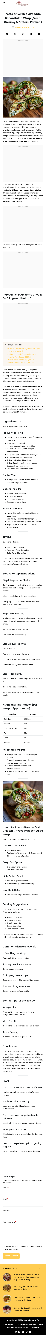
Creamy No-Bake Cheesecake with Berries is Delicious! (27, 1309)
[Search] (4, 3)
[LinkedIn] (31, 34)
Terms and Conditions (27, 1324)
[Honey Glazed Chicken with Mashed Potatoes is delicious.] (7, 1298)
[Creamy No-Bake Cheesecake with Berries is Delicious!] (7, 1309)
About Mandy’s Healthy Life (17, 1328)
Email (5, 1199)
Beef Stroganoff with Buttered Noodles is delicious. (25, 1287)
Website (6, 1210)
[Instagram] (23, 1332)
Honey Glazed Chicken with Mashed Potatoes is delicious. (28, 1298)
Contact (35, 1328)
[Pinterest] (23, 34)
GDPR (41, 1324)
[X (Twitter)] (15, 34)
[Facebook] (7, 34)
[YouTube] (30, 1332)
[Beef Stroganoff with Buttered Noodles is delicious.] (7, 1288)
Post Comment (11, 1256)
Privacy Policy (8, 1324)
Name (6, 1187)
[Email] (39, 34)
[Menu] (42, 3)
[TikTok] (27, 1332)
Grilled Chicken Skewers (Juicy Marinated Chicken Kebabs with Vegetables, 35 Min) (26, 1277)
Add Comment (9, 1222)
